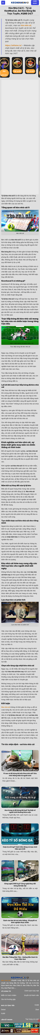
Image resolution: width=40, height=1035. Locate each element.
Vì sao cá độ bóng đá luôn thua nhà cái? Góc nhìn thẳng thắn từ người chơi (20, 774)
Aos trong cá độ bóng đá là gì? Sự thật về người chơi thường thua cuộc (20, 811)
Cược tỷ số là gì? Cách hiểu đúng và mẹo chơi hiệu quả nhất (20, 848)
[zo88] (20, 1030)
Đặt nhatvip (7, 73)
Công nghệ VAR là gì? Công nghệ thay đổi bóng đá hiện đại (20, 885)
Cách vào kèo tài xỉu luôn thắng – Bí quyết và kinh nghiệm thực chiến (20, 921)
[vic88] (20, 1025)
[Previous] (2, 66)
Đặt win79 (20, 71)
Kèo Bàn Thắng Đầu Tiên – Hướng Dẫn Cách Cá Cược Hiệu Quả (20, 958)
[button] (3, 3)
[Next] (37, 66)
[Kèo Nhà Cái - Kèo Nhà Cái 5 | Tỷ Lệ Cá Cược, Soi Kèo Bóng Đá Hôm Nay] (20, 2)
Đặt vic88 (33, 71)
